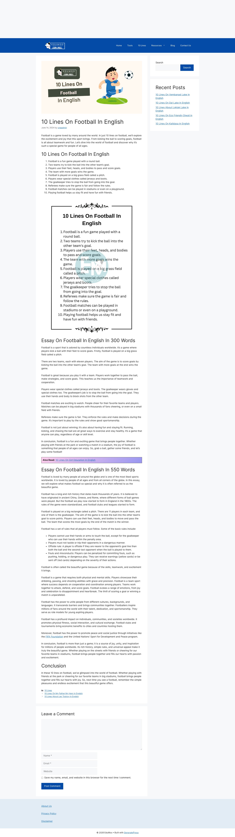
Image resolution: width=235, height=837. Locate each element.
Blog (173, 45)
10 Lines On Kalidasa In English (173, 123)
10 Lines (142, 45)
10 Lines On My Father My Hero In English (63, 693)
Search (159, 62)
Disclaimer (47, 821)
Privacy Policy (48, 813)
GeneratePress (131, 832)
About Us (46, 806)
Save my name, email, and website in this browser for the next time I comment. (87, 777)
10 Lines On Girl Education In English (75, 460)
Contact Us (185, 45)
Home (119, 45)
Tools (130, 45)
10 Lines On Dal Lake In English (173, 102)
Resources (156, 45)
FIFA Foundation (54, 636)
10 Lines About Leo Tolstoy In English (61, 696)
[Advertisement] (81, 19)
